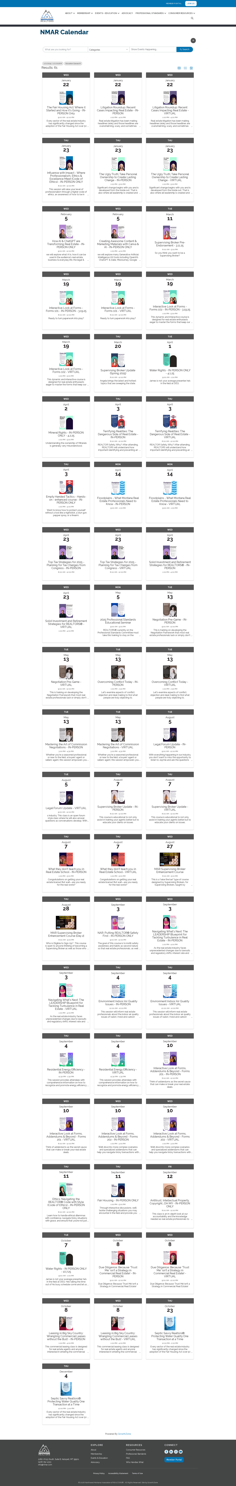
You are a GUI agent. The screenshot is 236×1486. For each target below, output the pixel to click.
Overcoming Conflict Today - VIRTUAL (170, 683)
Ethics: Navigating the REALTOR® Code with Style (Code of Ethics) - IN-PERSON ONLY (66, 1204)
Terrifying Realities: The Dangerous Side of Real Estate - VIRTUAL (170, 434)
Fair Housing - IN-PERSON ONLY (118, 1200)
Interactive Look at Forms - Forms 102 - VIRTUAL (66, 370)
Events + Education (106, 13)
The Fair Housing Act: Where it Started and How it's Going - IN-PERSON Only (66, 110)
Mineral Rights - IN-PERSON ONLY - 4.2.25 (66, 434)
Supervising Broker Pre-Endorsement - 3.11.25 (170, 244)
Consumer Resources (180, 13)
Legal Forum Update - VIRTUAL (66, 808)
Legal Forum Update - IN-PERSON (170, 746)
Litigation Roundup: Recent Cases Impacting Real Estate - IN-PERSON (118, 110)
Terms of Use (137, 1473)
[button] (193, 40)
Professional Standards (150, 13)
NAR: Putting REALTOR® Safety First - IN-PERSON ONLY (118, 934)
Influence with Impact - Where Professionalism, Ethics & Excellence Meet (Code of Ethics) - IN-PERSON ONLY (66, 177)
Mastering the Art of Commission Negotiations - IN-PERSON (66, 746)
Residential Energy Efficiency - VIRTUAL (118, 1071)
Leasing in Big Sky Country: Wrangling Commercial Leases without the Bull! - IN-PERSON (66, 1336)
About (69, 13)
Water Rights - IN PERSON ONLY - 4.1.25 (170, 372)
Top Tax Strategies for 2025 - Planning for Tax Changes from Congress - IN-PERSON (66, 565)
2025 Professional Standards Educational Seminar (118, 621)
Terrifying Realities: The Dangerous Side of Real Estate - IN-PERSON (118, 434)
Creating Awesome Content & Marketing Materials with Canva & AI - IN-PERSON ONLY (118, 244)
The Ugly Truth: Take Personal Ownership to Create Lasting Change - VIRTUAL (170, 177)
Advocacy (127, 13)
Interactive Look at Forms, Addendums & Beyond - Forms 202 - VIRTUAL (170, 1136)
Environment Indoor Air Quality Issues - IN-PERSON (118, 1003)
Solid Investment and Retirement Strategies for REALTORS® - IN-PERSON (170, 565)
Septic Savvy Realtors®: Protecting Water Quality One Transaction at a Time (169, 1336)
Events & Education (99, 1458)
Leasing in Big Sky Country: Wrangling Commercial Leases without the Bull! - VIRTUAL (118, 1336)
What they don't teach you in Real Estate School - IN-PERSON (66, 871)
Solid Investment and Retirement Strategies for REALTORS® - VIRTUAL (66, 623)
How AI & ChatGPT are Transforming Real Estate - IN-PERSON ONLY (66, 244)
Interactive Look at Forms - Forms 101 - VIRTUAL (118, 309)
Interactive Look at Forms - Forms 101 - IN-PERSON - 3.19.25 (66, 309)
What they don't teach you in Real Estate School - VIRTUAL (118, 871)
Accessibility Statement (118, 1473)
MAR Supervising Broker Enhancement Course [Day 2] (66, 934)
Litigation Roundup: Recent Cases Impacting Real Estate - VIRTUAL (170, 110)
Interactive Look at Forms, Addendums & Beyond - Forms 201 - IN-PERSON (170, 1071)
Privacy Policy (99, 1473)
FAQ (128, 1458)
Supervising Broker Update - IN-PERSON (118, 808)
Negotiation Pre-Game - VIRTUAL (66, 683)
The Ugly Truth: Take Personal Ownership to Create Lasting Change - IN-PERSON (118, 177)
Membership (83, 13)
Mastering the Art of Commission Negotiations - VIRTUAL (118, 746)
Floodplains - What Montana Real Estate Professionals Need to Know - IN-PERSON (118, 501)
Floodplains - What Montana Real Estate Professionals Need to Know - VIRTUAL (170, 501)
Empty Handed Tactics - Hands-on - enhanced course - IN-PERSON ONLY (66, 499)
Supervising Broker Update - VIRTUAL (170, 808)
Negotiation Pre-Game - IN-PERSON (170, 621)
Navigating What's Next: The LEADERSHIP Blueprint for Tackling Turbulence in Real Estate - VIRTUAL (66, 1004)
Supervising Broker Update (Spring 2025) (118, 372)
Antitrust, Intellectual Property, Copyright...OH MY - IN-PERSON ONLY (170, 1203)
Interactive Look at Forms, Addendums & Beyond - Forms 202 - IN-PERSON (118, 1136)
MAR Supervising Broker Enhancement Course (169, 871)
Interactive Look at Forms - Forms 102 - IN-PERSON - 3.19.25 (170, 308)
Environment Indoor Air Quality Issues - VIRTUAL (170, 1003)
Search (185, 49)
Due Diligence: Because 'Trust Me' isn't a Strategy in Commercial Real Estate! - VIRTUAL (170, 1272)
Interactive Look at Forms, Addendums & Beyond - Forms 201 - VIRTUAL (66, 1136)
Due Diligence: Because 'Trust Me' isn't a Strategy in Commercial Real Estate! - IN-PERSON (118, 1272)
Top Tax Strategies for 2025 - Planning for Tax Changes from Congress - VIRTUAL (118, 565)
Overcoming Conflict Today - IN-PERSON (118, 683)
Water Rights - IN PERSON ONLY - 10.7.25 (66, 1270)
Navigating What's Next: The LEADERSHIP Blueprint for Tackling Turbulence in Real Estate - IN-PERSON (170, 936)
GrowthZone (124, 1434)
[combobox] (108, 49)
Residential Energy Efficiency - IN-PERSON (66, 1071)
